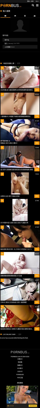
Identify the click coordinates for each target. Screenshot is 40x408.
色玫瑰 (20, 362)
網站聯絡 (20, 383)
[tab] (5, 16)
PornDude (20, 374)
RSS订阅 (20, 377)
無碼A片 (20, 365)
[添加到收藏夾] (33, 68)
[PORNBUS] (11, 5)
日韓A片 (20, 359)
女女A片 (20, 371)
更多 (18, 63)
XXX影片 (20, 368)
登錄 (28, 1)
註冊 (32, 1)
